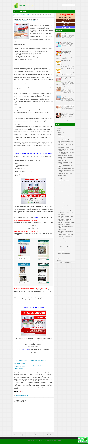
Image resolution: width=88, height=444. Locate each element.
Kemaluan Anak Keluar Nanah (64, 201)
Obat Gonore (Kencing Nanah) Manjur (66, 168)
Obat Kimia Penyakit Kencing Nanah (65, 234)
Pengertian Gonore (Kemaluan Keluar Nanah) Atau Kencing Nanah (67, 114)
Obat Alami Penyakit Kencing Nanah (65, 244)
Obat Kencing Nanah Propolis (64, 147)
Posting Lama (50, 434)
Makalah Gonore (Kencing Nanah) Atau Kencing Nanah (26, 19)
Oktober (60, 134)
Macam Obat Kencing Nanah (64, 253)
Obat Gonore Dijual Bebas (63, 180)
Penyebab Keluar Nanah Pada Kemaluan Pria (64, 247)
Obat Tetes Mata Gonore (63, 229)
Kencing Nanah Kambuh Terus (20, 363)
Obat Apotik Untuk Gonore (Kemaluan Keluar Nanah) (66, 150)
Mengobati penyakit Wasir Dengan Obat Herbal (66, 52)
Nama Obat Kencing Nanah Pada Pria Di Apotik (66, 166)
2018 (58, 130)
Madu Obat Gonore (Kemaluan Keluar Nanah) (66, 232)
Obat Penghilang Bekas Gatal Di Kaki (67, 33)
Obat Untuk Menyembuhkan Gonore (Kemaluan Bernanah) (65, 220)
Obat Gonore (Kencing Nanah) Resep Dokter (65, 227)
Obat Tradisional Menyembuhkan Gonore (65, 182)
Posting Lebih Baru (18, 434)
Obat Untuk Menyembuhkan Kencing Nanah (66, 217)
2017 (58, 258)
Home (15, 11)
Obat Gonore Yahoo (62, 160)
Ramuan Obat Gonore (62, 251)
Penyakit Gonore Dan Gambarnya (65, 155)
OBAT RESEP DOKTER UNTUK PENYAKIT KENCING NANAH (67, 43)
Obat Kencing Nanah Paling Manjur (65, 212)
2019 (58, 128)
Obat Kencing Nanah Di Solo (64, 224)
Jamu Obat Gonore (62, 175)
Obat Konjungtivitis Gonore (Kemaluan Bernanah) (66, 242)
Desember (60, 132)
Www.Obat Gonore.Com (19, 368)
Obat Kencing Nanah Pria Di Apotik (65, 173)
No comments (33, 20)
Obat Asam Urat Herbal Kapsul (67, 105)
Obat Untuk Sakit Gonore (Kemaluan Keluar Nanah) (65, 145)
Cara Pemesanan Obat (22, 11)
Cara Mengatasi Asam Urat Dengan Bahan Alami (67, 96)
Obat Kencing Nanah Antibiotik (64, 210)
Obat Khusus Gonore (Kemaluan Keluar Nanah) (66, 171)
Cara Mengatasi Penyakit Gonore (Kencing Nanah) (65, 206)
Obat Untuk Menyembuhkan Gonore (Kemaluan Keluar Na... (65, 142)
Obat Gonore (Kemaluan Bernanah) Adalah (65, 187)
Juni (59, 138)
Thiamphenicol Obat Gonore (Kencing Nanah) (66, 158)
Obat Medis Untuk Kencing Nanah (65, 236)
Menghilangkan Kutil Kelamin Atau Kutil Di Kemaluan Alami (67, 87)
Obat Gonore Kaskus (62, 240)
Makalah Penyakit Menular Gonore (65, 208)
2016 (58, 260)
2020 (58, 126)
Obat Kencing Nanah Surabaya (64, 238)
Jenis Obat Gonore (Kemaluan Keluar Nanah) (65, 198)
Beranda (34, 434)
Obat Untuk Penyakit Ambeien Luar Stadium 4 (67, 78)
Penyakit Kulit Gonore (65, 60)
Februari (60, 256)
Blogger (69, 262)
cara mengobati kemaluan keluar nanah (24, 14)
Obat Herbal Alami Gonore (19, 366)
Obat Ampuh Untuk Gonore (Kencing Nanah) (65, 178)
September (60, 136)
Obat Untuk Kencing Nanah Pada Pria (66, 193)
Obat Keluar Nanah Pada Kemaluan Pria (66, 222)
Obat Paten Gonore (62, 249)
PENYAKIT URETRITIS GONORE (67, 68)
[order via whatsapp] (83, 443)
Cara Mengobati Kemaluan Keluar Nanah (65, 163)
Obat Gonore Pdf (61, 214)
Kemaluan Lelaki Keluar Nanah (64, 139)
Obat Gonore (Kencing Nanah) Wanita (66, 185)
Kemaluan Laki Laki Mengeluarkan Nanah (65, 203)
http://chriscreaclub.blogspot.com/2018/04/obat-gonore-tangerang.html (28, 365)
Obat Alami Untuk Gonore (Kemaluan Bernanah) (65, 190)
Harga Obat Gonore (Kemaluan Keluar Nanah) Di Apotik (66, 153)
